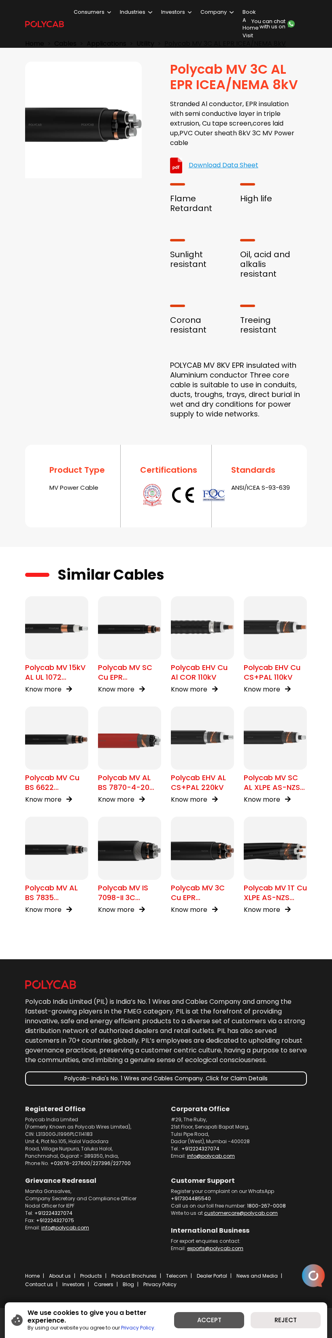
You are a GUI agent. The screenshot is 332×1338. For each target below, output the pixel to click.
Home (32, 1275)
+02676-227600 (70, 1163)
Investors (173, 12)
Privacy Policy (160, 1284)
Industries (132, 12)
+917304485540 (191, 1198)
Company (213, 12)
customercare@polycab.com (241, 1213)
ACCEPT (209, 1320)
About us (60, 1275)
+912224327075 (55, 1220)
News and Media (257, 1275)
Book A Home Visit (251, 24)
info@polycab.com (211, 1155)
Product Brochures (134, 1275)
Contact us (39, 1284)
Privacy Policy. (138, 1327)
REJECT (286, 1320)
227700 (122, 1163)
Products (91, 1275)
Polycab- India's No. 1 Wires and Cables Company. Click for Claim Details (166, 1078)
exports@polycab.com (215, 1248)
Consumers (89, 12)
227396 (102, 1163)
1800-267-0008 (266, 1205)
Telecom (176, 1275)
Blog (128, 1284)
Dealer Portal (212, 1275)
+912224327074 (200, 1148)
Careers (103, 1284)
